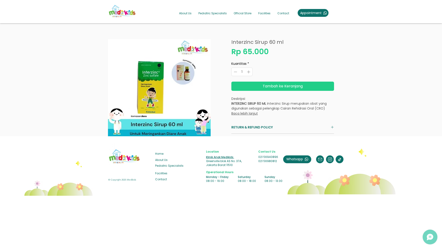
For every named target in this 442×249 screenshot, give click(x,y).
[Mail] (320, 159)
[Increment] (249, 72)
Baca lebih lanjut (244, 113)
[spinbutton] (242, 72)
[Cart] (379, 13)
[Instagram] (330, 159)
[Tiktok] (339, 159)
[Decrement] (235, 72)
